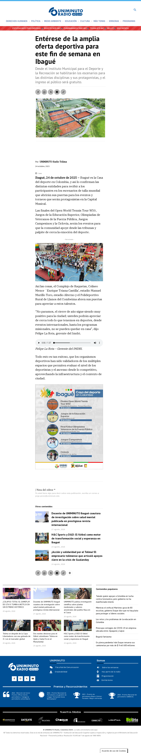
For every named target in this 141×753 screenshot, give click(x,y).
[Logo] (66, 12)
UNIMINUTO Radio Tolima (53, 162)
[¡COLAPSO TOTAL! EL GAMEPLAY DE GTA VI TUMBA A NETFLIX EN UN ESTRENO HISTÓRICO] (17, 593)
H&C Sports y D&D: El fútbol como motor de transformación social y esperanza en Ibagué (76, 538)
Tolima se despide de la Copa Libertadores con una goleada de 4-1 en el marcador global (16, 636)
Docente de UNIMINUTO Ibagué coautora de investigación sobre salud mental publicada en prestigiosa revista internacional (76, 519)
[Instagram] (20, 678)
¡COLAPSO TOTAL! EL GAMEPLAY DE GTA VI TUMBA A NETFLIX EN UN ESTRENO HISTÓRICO (16, 604)
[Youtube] (32, 678)
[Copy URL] (63, 92)
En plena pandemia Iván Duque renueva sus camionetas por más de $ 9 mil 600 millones (115, 644)
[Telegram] (57, 92)
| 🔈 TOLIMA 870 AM (94, 28)
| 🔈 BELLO (108, 28)
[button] (135, 10)
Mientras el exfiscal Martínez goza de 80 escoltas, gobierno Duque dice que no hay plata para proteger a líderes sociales (117, 610)
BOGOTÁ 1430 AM (52, 28)
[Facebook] (38, 92)
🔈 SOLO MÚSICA (121, 28)
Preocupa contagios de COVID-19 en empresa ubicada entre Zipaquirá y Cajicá (116, 629)
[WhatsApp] (44, 92)
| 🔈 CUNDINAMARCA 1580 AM (73, 28)
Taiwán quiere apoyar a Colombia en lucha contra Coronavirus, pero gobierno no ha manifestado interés (114, 599)
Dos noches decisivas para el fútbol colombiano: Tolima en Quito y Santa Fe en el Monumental (45, 637)
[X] (50, 92)
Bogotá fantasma (103, 636)
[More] (70, 573)
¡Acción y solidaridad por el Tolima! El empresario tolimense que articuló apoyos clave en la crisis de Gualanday (76, 556)
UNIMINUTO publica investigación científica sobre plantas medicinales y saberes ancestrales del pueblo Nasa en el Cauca (78, 607)
